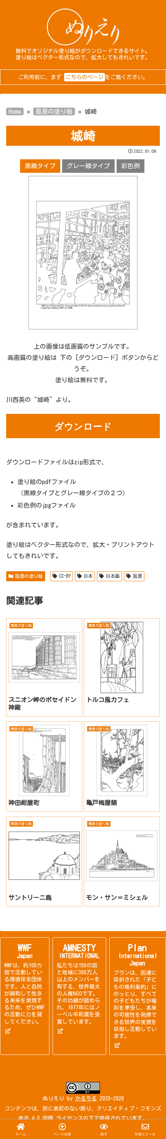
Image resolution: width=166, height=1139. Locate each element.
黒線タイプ (40, 166)
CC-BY (65, 576)
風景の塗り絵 (54, 111)
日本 (88, 576)
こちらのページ (84, 77)
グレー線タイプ (88, 166)
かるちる (86, 1098)
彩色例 (130, 166)
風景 (137, 576)
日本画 (113, 576)
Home (14, 111)
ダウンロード (83, 426)
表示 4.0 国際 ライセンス (50, 1118)
